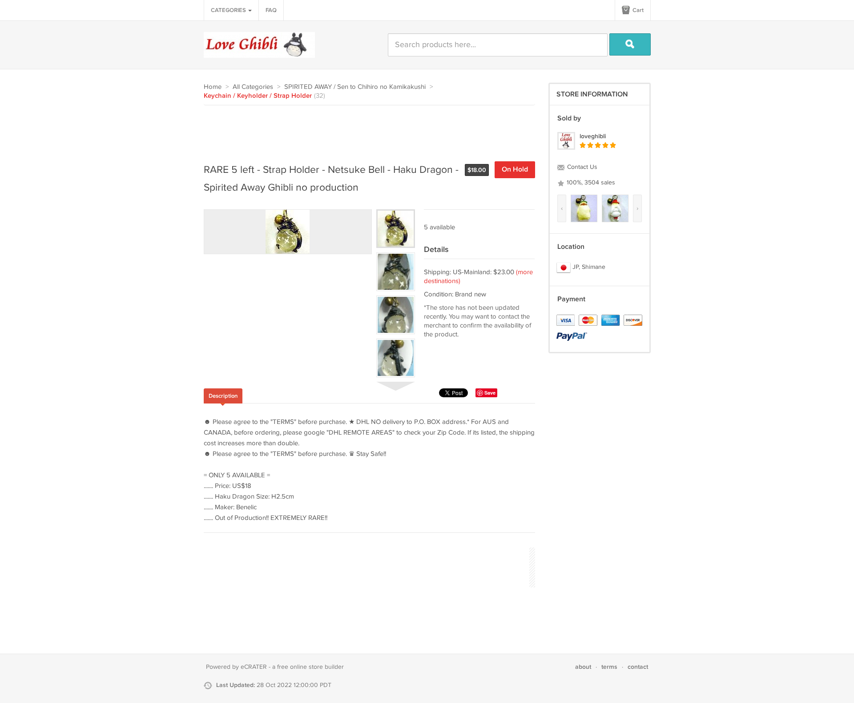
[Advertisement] (366, 130)
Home (213, 87)
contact (638, 667)
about (583, 667)
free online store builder (310, 667)
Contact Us (581, 167)
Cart (637, 10)
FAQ (271, 10)
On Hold (515, 169)
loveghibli (593, 136)
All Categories (253, 87)
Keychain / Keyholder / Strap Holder (258, 96)
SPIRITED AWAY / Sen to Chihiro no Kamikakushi (355, 87)
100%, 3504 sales (590, 182)
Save (489, 392)
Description (223, 395)
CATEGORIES (229, 10)
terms (609, 667)
